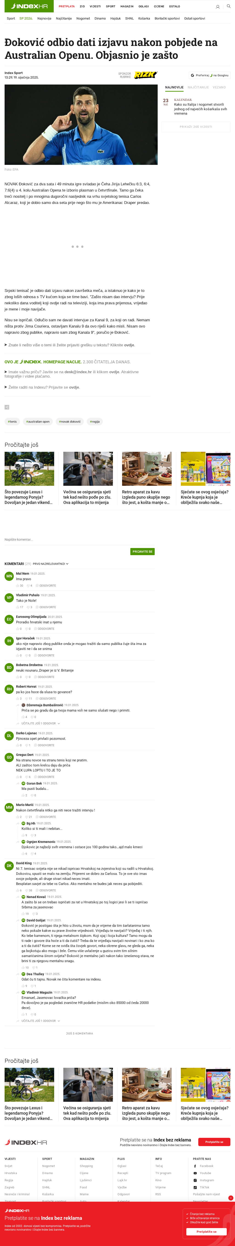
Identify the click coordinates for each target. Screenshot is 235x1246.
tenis (12, 421)
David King (24, 863)
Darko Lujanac (26, 733)
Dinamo (100, 18)
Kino (158, 1180)
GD (9, 757)
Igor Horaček (25, 638)
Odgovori (124, 1194)
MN (9, 576)
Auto (83, 1201)
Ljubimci (86, 1180)
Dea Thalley (35, 974)
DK (9, 866)
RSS (158, 1194)
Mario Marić (25, 805)
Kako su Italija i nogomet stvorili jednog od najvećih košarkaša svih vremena (200, 107)
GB (23, 783)
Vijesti (95, 6)
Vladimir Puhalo (27, 595)
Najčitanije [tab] (198, 87)
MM (9, 807)
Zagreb (9, 1187)
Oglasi (144, 6)
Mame (84, 1194)
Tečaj (159, 1166)
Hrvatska (11, 1173)
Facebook (206, 1166)
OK (23, 842)
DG (23, 920)
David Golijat (36, 920)
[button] (10, 467)
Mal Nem (22, 573)
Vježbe (122, 1187)
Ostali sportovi (194, 18)
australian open (38, 421)
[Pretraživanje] (227, 7)
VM (23, 992)
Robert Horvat (26, 686)
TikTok (204, 1187)
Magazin (87, 1159)
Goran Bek (34, 783)
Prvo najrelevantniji (49, 563)
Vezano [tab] (219, 87)
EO (9, 619)
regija (95, 421)
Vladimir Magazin (39, 992)
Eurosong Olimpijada (31, 617)
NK (23, 897)
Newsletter (200, 1201)
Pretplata (67, 6)
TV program (163, 1173)
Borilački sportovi (167, 18)
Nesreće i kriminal (17, 1194)
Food (83, 1187)
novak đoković (70, 421)
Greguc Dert (25, 755)
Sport (110, 6)
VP (9, 598)
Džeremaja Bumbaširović (45, 705)
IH (9, 641)
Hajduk (115, 18)
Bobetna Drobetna (29, 665)
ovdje (114, 372)
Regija (9, 1180)
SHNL (129, 18)
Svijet (8, 1166)
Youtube (205, 1173)
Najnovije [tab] (174, 87)
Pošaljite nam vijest (206, 1194)
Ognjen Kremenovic (41, 842)
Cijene (159, 6)
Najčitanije (64, 18)
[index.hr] (29, 6)
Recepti (123, 1173)
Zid (82, 6)
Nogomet (83, 18)
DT (23, 974)
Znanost (10, 1201)
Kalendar (124, 1201)
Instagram (207, 1180)
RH (9, 689)
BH (23, 823)
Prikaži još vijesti (196, 126)
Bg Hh (31, 823)
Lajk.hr (122, 1180)
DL (9, 736)
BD (9, 667)
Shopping (86, 1166)
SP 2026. (26, 18)
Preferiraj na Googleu (212, 75)
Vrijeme (160, 1187)
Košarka (144, 18)
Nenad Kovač (36, 897)
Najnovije (44, 18)
